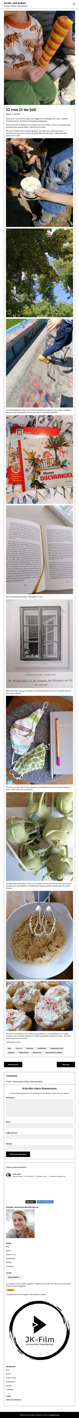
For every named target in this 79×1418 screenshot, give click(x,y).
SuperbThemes (54, 1415)
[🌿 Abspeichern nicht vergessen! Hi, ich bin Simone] (48, 1184)
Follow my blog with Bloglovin (16, 1167)
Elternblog (29, 1048)
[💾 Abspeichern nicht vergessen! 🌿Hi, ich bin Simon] (31, 1184)
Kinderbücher (10, 1258)
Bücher (8, 1250)
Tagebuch (11, 1052)
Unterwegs (9, 1266)
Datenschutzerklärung (13, 1399)
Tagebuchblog (23, 1052)
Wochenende (37, 1052)
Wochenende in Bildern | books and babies (28, 1081)
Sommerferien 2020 (56, 1048)
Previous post (13, 1064)
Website (9, 1144)
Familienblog (42, 1048)
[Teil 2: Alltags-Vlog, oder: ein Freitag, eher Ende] (14, 1184)
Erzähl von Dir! (11, 1254)
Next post (65, 1064)
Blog (9, 1048)
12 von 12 (19, 1048)
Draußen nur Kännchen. (39, 121)
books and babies (15, 3)
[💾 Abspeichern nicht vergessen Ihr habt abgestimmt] (65, 1184)
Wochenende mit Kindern (54, 1052)
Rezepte (9, 1262)
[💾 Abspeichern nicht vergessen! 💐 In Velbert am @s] (48, 1194)
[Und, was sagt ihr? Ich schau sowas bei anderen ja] (14, 1194)
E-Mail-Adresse (12, 1133)
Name (8, 1122)
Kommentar (10, 1097)
